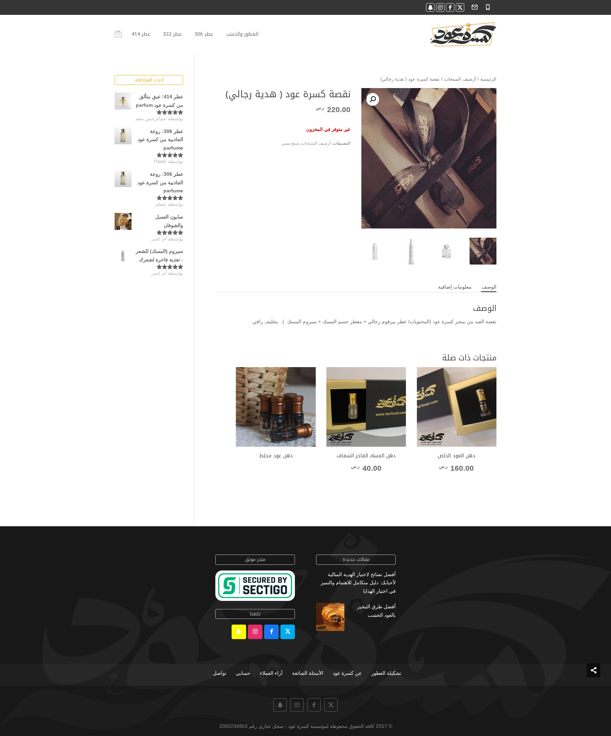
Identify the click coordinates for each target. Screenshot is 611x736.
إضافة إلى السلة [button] (456, 481)
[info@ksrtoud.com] (474, 6)
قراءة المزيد (276, 469)
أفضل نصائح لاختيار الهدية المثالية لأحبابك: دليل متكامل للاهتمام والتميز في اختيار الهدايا (358, 583)
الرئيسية (488, 79)
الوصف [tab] (489, 287)
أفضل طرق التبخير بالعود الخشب (376, 611)
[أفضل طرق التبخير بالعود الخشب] (330, 618)
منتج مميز (290, 143)
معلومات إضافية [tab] (455, 287)
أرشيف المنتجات (460, 79)
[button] (372, 99)
